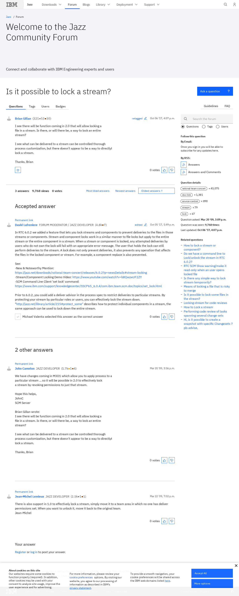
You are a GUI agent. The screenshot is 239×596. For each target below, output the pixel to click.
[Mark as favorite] (18, 170)
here (167, 580)
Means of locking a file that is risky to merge (207, 288)
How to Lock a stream (198, 307)
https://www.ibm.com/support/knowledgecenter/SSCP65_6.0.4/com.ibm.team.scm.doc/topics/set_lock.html (88, 286)
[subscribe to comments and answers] (184, 172)
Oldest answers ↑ (152, 191)
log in (34, 552)
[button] (236, 565)
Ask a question (210, 91)
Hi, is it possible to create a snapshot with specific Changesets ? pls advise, (208, 324)
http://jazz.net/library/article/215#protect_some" (49, 304)
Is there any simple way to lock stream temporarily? (205, 280)
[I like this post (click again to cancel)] (164, 170)
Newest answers (125, 191)
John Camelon (25, 368)
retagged (137, 118)
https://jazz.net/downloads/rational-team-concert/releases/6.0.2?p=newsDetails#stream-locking (81, 272)
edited (139, 224)
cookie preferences (81, 577)
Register (20, 552)
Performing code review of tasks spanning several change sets (205, 313)
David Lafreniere (26, 225)
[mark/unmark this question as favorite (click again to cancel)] (18, 170)
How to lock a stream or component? (200, 247)
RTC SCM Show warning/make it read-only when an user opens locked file (205, 270)
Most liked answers (97, 191)
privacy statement (80, 588)
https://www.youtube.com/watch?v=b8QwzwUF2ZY (107, 277)
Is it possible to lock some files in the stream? (206, 297)
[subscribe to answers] (184, 165)
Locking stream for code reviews (205, 303)
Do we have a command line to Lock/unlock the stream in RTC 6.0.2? (204, 258)
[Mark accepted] (18, 317)
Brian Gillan (23, 118)
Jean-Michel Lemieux (29, 496)
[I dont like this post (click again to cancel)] (172, 170)
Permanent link (24, 220)
